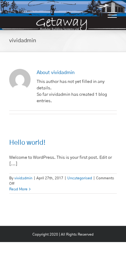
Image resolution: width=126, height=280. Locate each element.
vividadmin (23, 178)
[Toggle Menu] (112, 15)
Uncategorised (79, 178)
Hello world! (27, 142)
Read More (18, 189)
